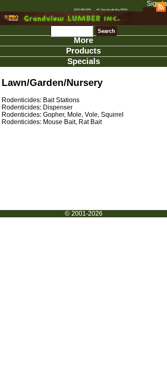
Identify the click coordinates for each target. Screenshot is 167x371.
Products (83, 50)
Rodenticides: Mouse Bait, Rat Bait (52, 121)
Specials (83, 61)
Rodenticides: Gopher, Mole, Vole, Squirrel (63, 114)
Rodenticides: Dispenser (37, 107)
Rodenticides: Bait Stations (40, 100)
